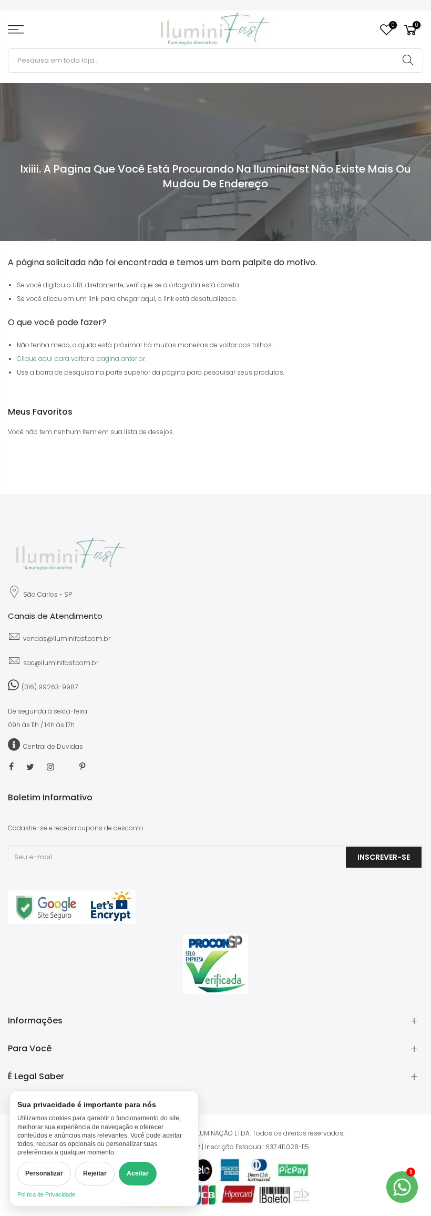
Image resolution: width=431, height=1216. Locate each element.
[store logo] (215, 29)
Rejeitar (95, 1173)
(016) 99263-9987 (50, 686)
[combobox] (215, 60)
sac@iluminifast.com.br (60, 662)
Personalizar (44, 1173)
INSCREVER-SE (383, 857)
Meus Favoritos (392, 25)
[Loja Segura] (72, 921)
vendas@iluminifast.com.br (66, 638)
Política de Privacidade (46, 1194)
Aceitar (138, 1173)
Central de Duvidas (53, 746)
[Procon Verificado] (215, 964)
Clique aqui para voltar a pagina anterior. (81, 358)
